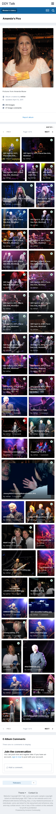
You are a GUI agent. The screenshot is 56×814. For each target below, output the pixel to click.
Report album (28, 117)
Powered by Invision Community (28, 810)
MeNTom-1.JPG (37, 591)
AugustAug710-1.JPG (12, 431)
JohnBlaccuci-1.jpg (38, 410)
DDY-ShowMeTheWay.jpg (41, 612)
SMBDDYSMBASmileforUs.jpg (15, 690)
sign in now (16, 757)
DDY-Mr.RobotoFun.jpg (39, 431)
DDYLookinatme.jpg (38, 633)
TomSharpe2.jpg (44, 540)
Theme (21, 793)
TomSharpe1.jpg (46, 567)
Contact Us (33, 793)
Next (47, 132)
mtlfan (23, 97)
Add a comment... (15, 767)
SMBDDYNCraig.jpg (11, 612)
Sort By (49, 127)
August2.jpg (38, 690)
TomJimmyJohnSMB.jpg (13, 452)
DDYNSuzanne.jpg (11, 410)
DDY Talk (8, 3)
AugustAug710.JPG (11, 664)
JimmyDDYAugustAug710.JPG (40, 517)
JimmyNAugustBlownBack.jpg (36, 716)
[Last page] (52, 132)
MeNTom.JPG (9, 542)
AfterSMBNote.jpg (32, 667)
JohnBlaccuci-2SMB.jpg (13, 591)
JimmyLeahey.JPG (11, 633)
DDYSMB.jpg (8, 517)
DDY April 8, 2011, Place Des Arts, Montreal (10, 155)
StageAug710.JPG (38, 452)
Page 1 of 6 (28, 132)
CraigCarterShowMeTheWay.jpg (16, 570)
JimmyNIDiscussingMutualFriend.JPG (19, 493)
